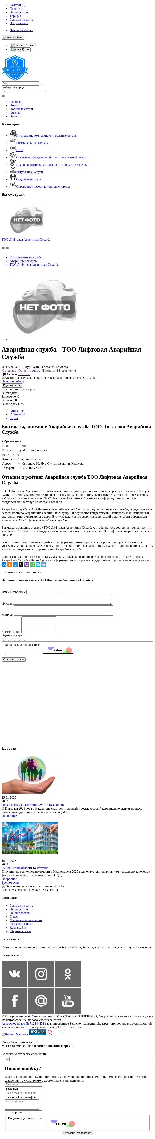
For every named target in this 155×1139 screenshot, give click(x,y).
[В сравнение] (3, 248)
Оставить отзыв (29, 370)
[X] (21, 564)
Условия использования (26, 920)
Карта (14, 418)
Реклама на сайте (21, 905)
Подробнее (9, 815)
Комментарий (11, 631)
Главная (15, 101)
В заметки (49, 370)
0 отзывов (9, 370)
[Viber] (26, 564)
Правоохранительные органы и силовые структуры (51, 164)
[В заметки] (7, 248)
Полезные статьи (21, 109)
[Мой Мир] (15, 564)
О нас (14, 916)
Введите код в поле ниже (22, 644)
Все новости (10, 882)
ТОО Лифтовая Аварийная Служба (26, 239)
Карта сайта (18, 927)
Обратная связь (20, 931)
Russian (29, 45)
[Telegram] (43, 564)
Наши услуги (19, 909)
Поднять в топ (12, 385)
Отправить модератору (77, 1132)
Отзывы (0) (17, 414)
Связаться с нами (21, 923)
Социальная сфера (28, 179)
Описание (17, 410)
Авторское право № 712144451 (23, 1023)
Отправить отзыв (13, 659)
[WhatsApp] (32, 564)
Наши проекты (20, 913)
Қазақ (25, 49)
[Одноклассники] (9, 564)
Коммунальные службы (32, 142)
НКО (19, 150)
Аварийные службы (23, 261)
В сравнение (67, 370)
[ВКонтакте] (4, 564)
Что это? (24, 374)
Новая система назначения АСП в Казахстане (33, 804)
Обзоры (15, 112)
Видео (14, 116)
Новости (16, 105)
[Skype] (38, 564)
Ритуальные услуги (29, 172)
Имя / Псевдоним (14, 592)
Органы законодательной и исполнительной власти (52, 157)
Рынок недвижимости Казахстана (25, 868)
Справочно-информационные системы (43, 186)
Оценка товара (12, 635)
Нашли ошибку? (13, 381)
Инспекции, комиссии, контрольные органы (47, 135)
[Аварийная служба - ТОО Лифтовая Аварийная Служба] (45, 339)
